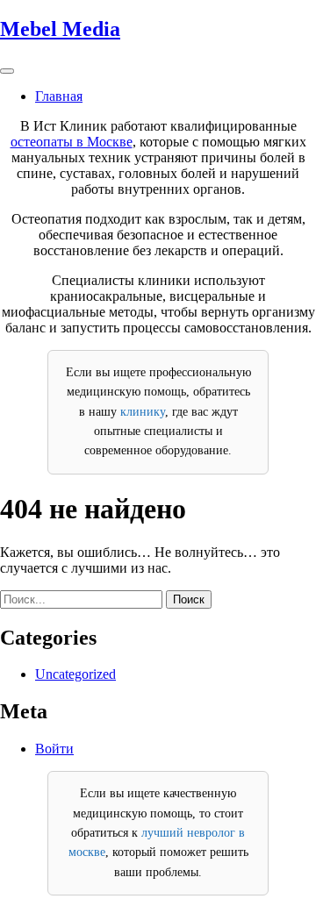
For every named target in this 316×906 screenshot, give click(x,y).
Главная (59, 96)
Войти (54, 748)
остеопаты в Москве (72, 141)
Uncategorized (75, 674)
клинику (142, 411)
